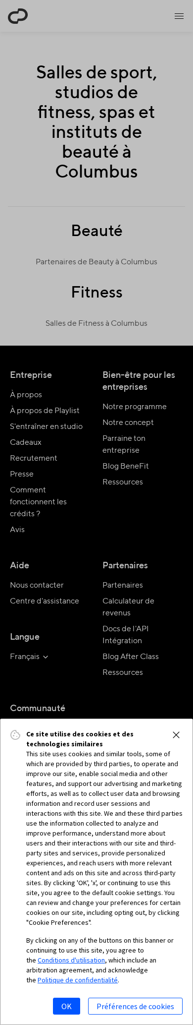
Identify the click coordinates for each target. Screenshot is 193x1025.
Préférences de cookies (135, 1006)
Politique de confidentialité (78, 979)
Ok (66, 1006)
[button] (176, 734)
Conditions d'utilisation (71, 960)
